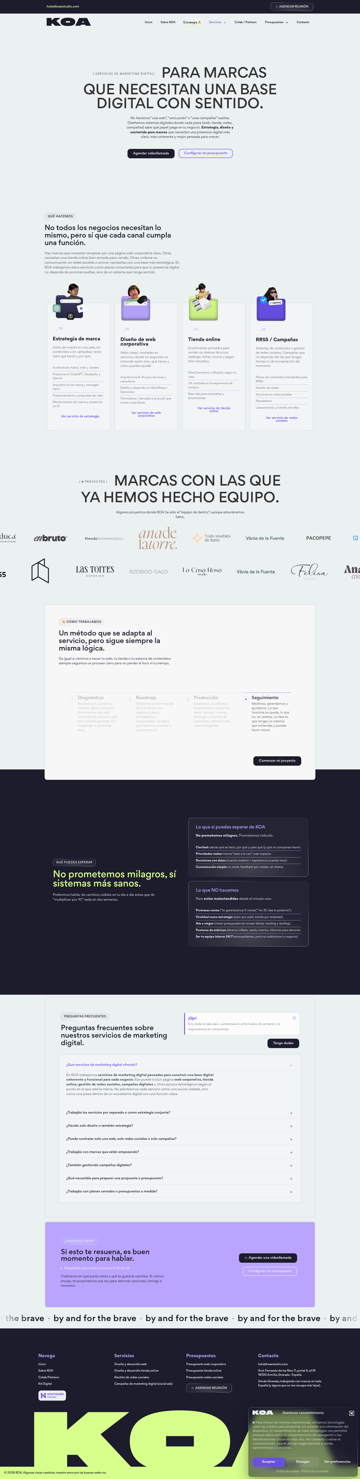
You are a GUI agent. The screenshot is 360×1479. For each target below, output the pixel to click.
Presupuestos (274, 22)
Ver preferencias (337, 1462)
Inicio (148, 22)
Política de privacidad (314, 1471)
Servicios (215, 22)
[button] (352, 1413)
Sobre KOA (168, 22)
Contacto (303, 22)
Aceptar (268, 1462)
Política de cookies (287, 1471)
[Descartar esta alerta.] (294, 1018)
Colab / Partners (246, 22)
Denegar (303, 1462)
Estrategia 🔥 (192, 22)
